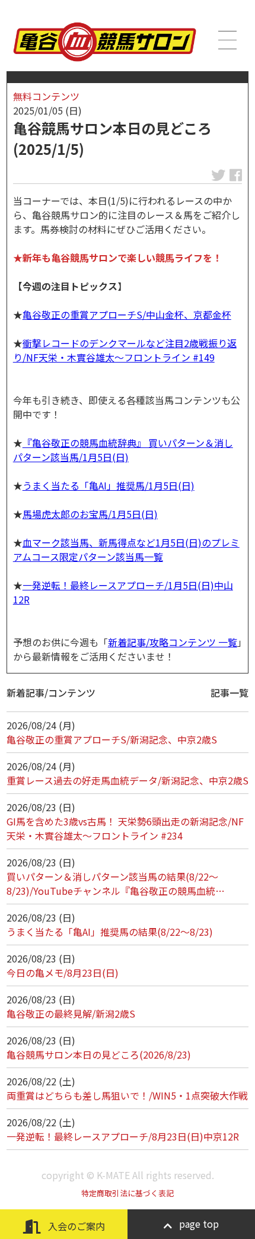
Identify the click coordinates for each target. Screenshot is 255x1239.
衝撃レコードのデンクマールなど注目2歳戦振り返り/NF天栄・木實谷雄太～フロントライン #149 (125, 350)
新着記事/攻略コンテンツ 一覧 (172, 642)
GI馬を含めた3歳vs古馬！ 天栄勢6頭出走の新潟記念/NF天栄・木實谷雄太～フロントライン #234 (125, 828)
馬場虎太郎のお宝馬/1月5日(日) (90, 514)
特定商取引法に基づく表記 (127, 1193)
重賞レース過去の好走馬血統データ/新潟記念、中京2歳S (127, 780)
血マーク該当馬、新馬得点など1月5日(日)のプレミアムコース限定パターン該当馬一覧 (126, 549)
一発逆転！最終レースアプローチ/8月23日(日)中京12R (123, 1136)
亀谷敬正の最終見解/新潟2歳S (71, 1013)
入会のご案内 (75, 1226)
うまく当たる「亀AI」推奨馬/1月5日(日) (109, 485)
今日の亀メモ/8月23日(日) (63, 972)
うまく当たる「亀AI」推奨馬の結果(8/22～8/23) (110, 932)
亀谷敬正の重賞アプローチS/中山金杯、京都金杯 (127, 314)
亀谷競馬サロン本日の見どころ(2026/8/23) (99, 1054)
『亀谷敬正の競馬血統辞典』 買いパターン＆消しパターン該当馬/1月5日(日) (123, 450)
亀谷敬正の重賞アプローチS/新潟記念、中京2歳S (112, 739)
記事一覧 (229, 692)
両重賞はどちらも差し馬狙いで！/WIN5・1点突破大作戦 (127, 1095)
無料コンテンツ (46, 96)
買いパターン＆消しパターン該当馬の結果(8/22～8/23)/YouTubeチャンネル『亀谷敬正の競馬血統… (116, 883)
